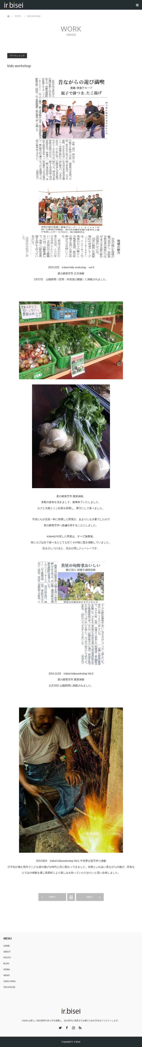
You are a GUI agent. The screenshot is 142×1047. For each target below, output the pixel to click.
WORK (6, 969)
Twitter (60, 1027)
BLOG (6, 963)
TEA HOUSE (9, 987)
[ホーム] (8, 11)
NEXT (90, 897)
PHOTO (7, 957)
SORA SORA (9, 981)
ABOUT (7, 952)
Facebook (66, 1027)
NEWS (6, 975)
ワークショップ (17, 55)
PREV (52, 897)
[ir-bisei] (25, 5)
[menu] (137, 5)
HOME (6, 946)
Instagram (73, 1027)
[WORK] (71, 897)
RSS (79, 1027)
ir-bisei (77, 1042)
